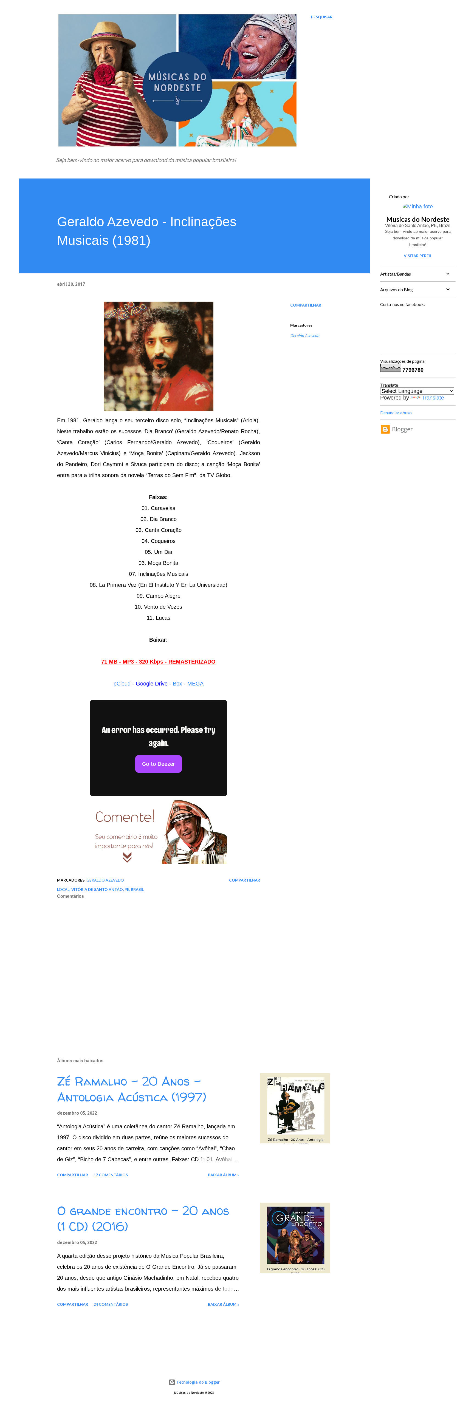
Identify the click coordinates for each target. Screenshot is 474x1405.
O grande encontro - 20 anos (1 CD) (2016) (143, 1218)
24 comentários (111, 1304)
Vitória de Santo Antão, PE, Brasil (107, 889)
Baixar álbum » (223, 1174)
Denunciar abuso (396, 412)
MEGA (195, 684)
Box (177, 684)
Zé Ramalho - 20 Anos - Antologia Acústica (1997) (131, 1089)
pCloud (122, 684)
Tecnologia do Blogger (197, 1382)
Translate (433, 398)
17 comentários (111, 1174)
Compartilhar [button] (305, 305)
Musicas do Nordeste (418, 219)
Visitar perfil (418, 255)
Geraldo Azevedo (304, 335)
